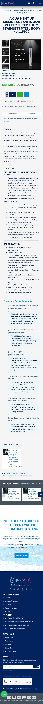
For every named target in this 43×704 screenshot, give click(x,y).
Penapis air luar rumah (9, 476)
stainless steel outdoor (25, 476)
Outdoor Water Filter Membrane (16, 473)
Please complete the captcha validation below (17, 676)
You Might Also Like (11, 484)
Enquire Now (21, 555)
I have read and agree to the (21, 689)
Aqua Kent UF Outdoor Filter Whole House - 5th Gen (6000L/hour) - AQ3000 (13, 493)
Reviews (32, 114)
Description (12, 114)
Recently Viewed (27, 484)
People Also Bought (10, 445)
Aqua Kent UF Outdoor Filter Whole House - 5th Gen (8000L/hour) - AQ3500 (33, 493)
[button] (5, 40)
